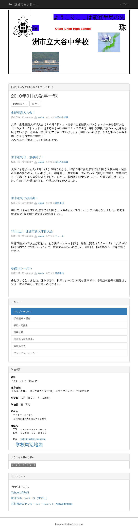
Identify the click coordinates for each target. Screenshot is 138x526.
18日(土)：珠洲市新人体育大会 (32, 231)
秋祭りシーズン (21, 268)
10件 (34, 103)
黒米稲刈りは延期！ (24, 198)
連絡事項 (59, 202)
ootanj (41, 117)
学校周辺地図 (29, 444)
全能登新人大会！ (23, 112)
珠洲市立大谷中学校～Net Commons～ (28, 4)
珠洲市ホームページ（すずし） (30, 498)
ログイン (125, 4)
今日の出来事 (61, 117)
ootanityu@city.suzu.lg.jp (33, 438)
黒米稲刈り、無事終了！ (27, 157)
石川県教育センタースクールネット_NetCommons (41, 504)
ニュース (59, 236)
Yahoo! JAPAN (20, 492)
